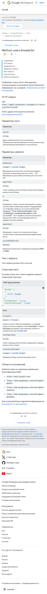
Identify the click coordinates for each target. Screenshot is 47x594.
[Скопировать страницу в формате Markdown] (12, 54)
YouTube (5, 541)
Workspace (26, 2)
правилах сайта (37, 436)
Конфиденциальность (30, 583)
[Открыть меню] (3, 2)
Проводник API (7, 521)
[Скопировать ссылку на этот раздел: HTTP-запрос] (18, 97)
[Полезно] (32, 40)
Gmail (5, 9)
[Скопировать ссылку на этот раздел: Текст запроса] (19, 258)
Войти (42, 3)
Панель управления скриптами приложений (18, 514)
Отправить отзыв (11, 45)
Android (5, 556)
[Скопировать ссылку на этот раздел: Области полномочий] (27, 364)
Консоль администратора (11, 510)
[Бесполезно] (35, 40)
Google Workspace (16, 33)
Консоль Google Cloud (10, 517)
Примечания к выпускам (11, 493)
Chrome (5, 560)
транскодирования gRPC (12, 114)
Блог (3, 531)
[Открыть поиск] (36, 2)
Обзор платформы (9, 486)
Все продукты (7, 574)
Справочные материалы (13, 36)
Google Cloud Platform (10, 567)
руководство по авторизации (14, 404)
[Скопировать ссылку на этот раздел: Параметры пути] (22, 121)
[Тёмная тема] (43, 288)
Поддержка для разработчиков (14, 497)
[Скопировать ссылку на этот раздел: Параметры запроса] (26, 152)
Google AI (5, 570)
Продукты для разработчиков (13, 489)
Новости (5, 534)
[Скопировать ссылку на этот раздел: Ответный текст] (21, 269)
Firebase (5, 563)
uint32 (15, 167)
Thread (17, 294)
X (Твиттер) (6, 538)
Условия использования (11, 500)
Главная (4, 33)
